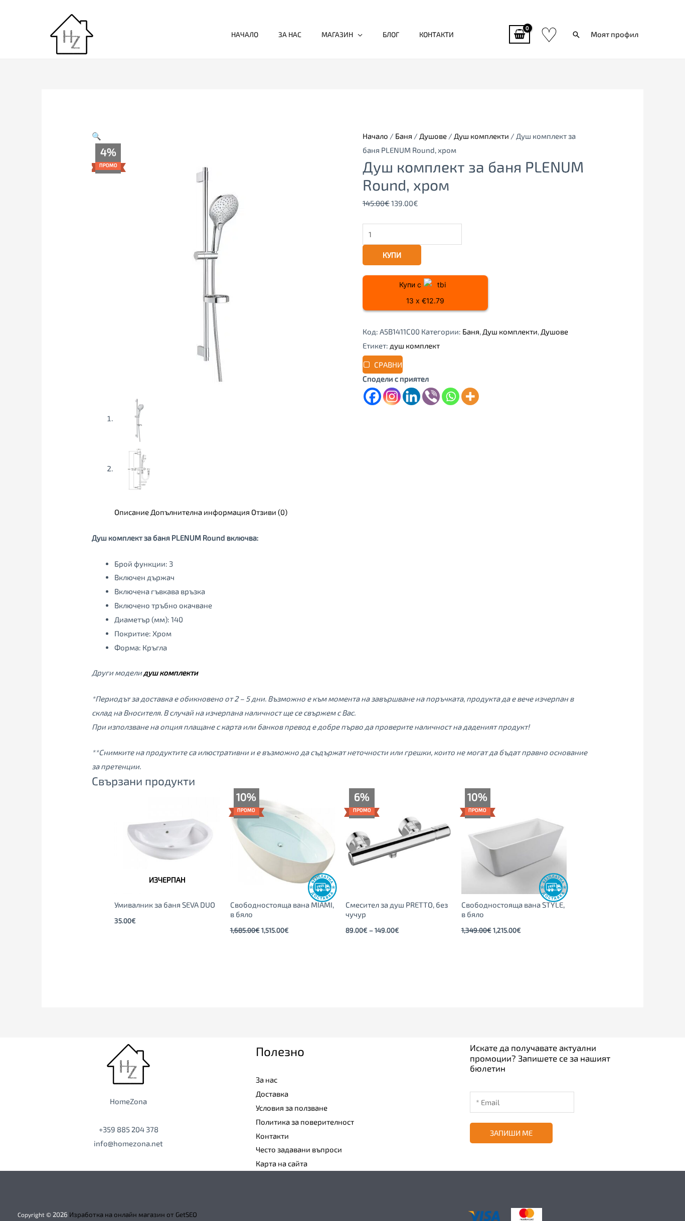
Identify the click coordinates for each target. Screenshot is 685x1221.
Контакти (436, 34)
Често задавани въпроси (299, 1149)
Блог (391, 34)
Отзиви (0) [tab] (269, 511)
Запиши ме (511, 1132)
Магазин (337, 34)
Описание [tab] (131, 511)
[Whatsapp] (450, 396)
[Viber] (431, 396)
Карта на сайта (281, 1163)
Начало (244, 34)
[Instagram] (392, 396)
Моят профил (614, 34)
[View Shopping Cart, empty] (519, 34)
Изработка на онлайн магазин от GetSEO (133, 1214)
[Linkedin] (411, 396)
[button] (576, 34)
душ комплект (415, 345)
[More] (470, 396)
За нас (289, 34)
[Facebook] (372, 396)
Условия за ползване (291, 1107)
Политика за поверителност (305, 1121)
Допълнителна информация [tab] (200, 511)
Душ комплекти (481, 135)
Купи (392, 254)
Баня (403, 135)
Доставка (272, 1093)
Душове (433, 135)
